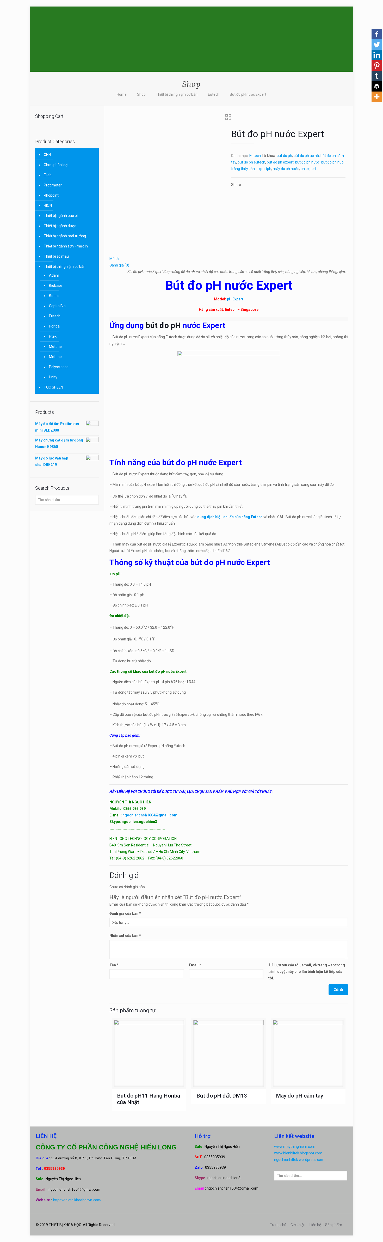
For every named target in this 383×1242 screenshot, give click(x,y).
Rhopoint (51, 195)
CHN (47, 155)
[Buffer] (377, 86)
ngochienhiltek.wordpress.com (299, 1160)
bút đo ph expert (280, 162)
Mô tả (114, 259)
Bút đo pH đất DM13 (221, 1096)
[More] (377, 97)
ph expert (308, 169)
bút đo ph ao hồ (306, 156)
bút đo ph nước (307, 162)
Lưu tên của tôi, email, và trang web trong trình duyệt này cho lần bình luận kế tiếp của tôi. (306, 971)
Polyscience (59, 367)
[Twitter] (377, 44)
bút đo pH (163, 325)
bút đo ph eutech (251, 162)
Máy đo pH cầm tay (299, 1096)
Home (122, 94)
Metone (55, 346)
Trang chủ (278, 1225)
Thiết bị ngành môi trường (65, 236)
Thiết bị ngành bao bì (61, 216)
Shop (141, 94)
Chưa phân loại (56, 165)
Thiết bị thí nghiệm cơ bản (176, 94)
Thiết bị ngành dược (60, 226)
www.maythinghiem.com (294, 1146)
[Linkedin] (377, 55)
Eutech (213, 94)
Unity (53, 377)
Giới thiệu (298, 1225)
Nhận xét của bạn (125, 936)
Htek (53, 336)
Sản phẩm (333, 1225)
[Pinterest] (377, 65)
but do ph (284, 156)
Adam (54, 275)
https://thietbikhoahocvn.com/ (77, 1200)
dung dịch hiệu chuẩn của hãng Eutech (230, 517)
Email (195, 965)
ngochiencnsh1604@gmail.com (149, 815)
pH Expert (235, 299)
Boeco (54, 296)
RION (48, 205)
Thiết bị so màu (56, 256)
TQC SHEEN (53, 387)
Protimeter (53, 185)
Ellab (48, 175)
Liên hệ (315, 1225)
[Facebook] (377, 34)
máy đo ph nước (286, 169)
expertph (263, 169)
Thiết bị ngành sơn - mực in (66, 246)
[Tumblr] (377, 76)
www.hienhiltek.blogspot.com (298, 1153)
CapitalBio (57, 306)
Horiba (54, 326)
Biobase (55, 285)
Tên (114, 965)
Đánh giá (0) (119, 265)
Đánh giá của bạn (125, 913)
